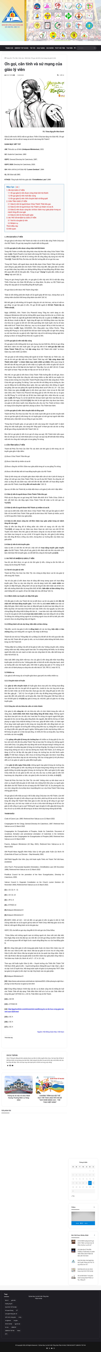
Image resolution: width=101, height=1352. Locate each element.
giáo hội (13, 1300)
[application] (83, 1218)
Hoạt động (41, 48)
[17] (59, 775)
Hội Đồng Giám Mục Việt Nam (53, 1032)
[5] (56, 318)
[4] (13, 307)
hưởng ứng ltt (8, 1303)
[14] (23, 698)
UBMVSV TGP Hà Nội (21, 48)
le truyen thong (9, 1310)
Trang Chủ (9, 48)
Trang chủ (9, 58)
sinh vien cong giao (10, 1317)
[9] (11, 398)
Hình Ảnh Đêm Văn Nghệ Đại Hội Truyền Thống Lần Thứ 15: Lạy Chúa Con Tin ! (86, 1262)
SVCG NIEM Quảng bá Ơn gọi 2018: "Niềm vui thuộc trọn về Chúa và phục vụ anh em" (86, 1243)
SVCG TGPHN (12, 1055)
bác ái (6, 1300)
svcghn (16, 1320)
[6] (18, 328)
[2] (14, 256)
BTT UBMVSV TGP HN (79, 1345)
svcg (20, 1317)
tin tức (7, 1327)
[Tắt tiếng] (89, 1223)
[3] (10, 259)
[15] (21, 734)
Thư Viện (69, 48)
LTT (17, 1310)
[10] (29, 400)
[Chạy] (74, 1223)
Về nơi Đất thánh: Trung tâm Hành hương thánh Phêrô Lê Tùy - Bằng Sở (85, 1278)
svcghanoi (8, 1320)
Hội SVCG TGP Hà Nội (11, 1307)
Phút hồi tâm (60, 48)
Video (18, 1330)
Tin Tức (32, 48)
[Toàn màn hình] (93, 1223)
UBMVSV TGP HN (9, 1330)
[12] (10, 529)
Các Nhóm (50, 48)
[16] (7, 755)
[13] (56, 553)
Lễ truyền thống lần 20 (11, 1314)
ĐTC (6, 1334)
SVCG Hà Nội (8, 1324)
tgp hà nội (17, 1324)
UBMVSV (13, 1327)
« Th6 (72, 1196)
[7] (20, 349)
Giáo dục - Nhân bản (24, 58)
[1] (11, 254)
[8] (24, 390)
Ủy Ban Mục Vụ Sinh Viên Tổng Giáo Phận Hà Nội (52, 1345)
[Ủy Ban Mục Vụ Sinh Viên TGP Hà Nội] (50, 20)
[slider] (81, 1223)
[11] (9, 502)
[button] (83, 1218)
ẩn (17, 187)
